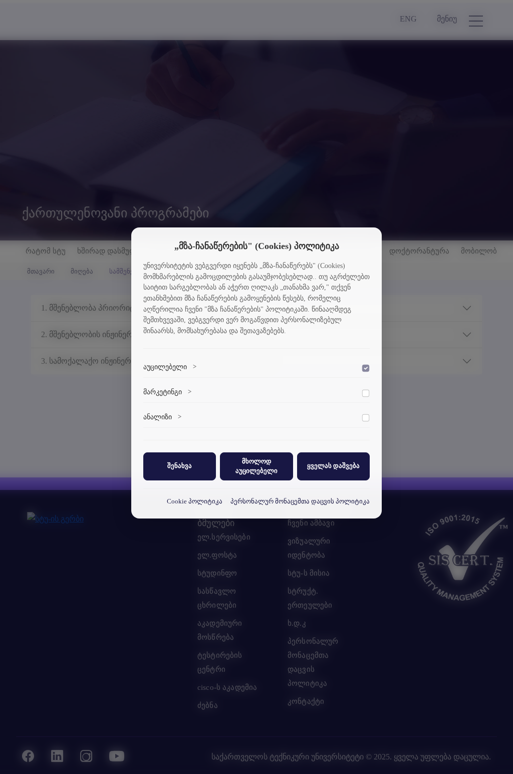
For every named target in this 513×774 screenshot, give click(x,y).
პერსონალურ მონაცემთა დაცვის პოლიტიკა (300, 501)
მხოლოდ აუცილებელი (256, 466)
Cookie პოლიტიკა (194, 501)
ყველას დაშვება (333, 465)
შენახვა (179, 465)
